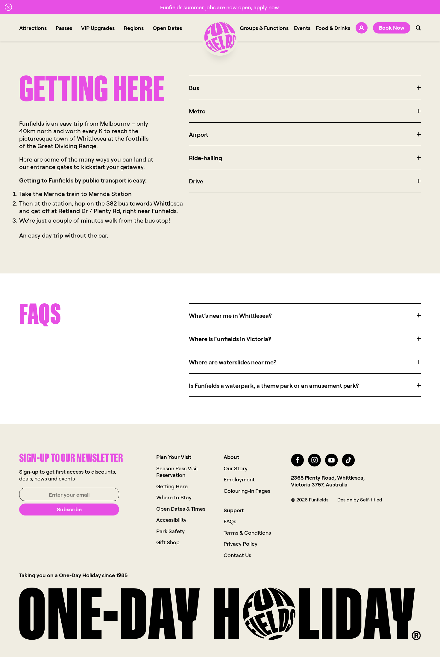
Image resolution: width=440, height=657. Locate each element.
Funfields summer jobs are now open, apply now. (220, 7)
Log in (362, 28)
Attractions (33, 28)
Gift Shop (168, 542)
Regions (134, 28)
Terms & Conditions (247, 532)
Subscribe (69, 509)
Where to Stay (174, 497)
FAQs (230, 521)
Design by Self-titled (359, 500)
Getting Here (172, 486)
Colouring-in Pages (247, 490)
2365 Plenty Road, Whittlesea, (328, 477)
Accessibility (171, 519)
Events (302, 28)
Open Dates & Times (180, 508)
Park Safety (170, 531)
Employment (239, 479)
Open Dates (167, 28)
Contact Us (237, 555)
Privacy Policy (240, 543)
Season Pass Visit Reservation (177, 471)
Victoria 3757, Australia (319, 484)
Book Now (391, 27)
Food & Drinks (333, 28)
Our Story (236, 468)
